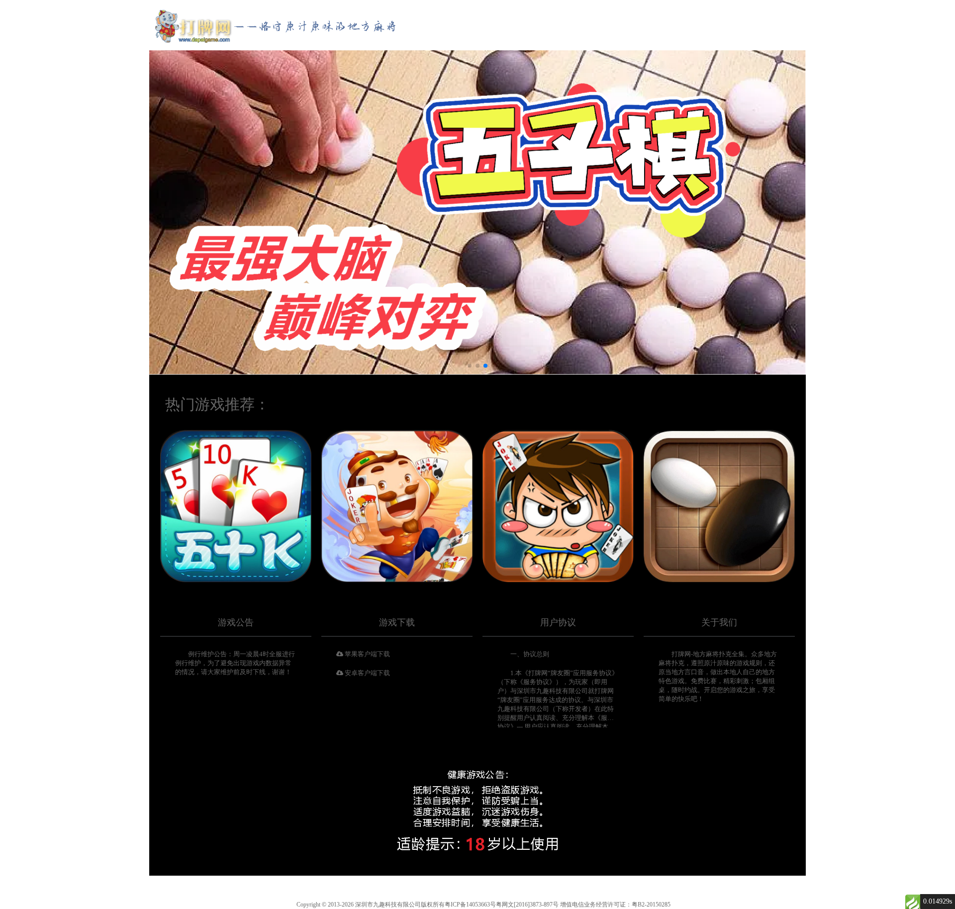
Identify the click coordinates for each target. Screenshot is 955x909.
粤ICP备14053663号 (470, 904)
